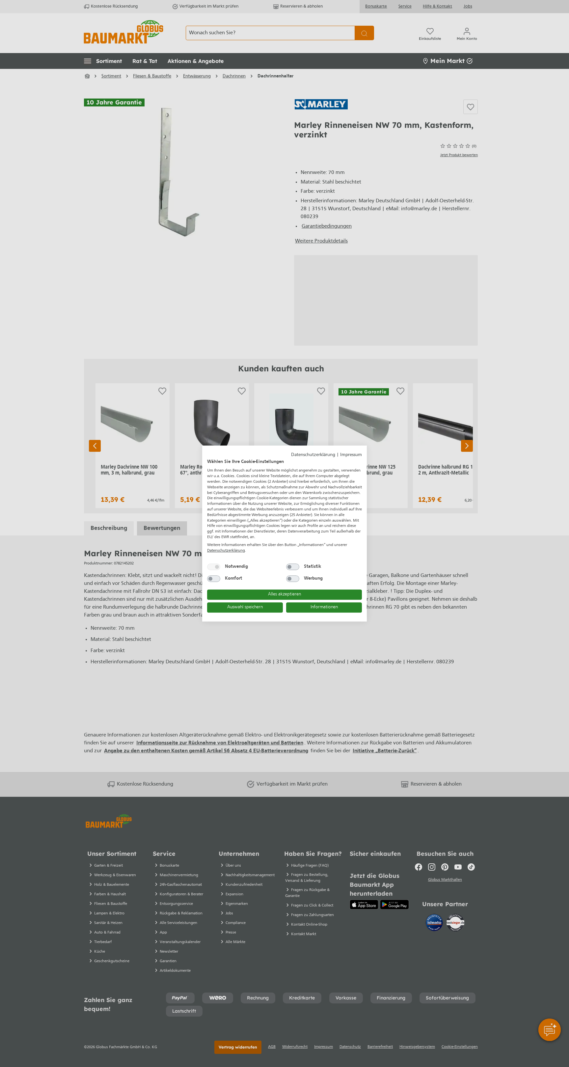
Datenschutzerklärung (313, 455)
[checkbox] (213, 566)
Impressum (351, 455)
